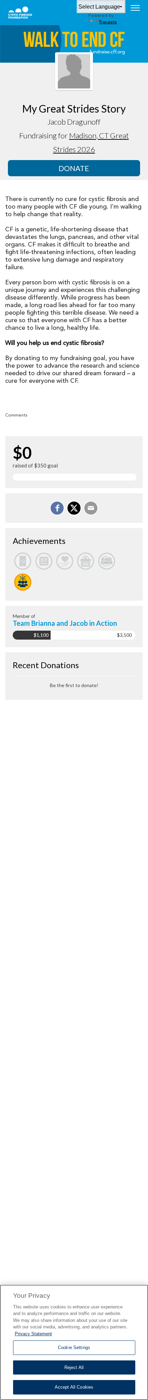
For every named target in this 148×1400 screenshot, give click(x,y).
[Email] (91, 508)
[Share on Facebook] (57, 508)
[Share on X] (74, 508)
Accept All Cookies (74, 1387)
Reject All (74, 1367)
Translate (108, 22)
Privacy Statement (33, 1333)
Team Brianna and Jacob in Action (65, 623)
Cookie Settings (74, 1347)
